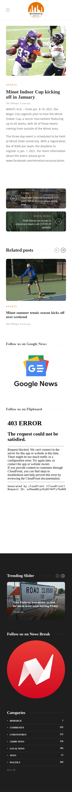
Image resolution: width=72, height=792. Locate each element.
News (36, 755)
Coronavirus (36, 734)
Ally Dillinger (12, 103)
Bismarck (36, 720)
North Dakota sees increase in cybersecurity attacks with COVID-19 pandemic (33, 224)
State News (42, 216)
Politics (36, 762)
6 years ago (25, 103)
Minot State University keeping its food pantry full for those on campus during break (39, 201)
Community (30, 193)
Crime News (36, 741)
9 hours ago (18, 612)
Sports (11, 85)
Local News (36, 748)
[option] (36, 291)
